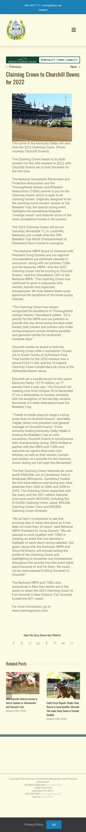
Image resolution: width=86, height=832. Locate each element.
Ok (54, 825)
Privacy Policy (54, 784)
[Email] (71, 643)
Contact (43, 9)
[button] (9, 696)
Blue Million (47, 796)
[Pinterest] (54, 643)
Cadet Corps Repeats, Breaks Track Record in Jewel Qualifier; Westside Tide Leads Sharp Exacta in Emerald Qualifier (63, 709)
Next (73, 67)
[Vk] (63, 643)
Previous (15, 67)
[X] (21, 643)
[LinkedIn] (38, 643)
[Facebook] (13, 643)
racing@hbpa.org (52, 5)
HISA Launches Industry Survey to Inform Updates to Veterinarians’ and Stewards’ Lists (21, 703)
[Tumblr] (46, 643)
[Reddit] (30, 643)
